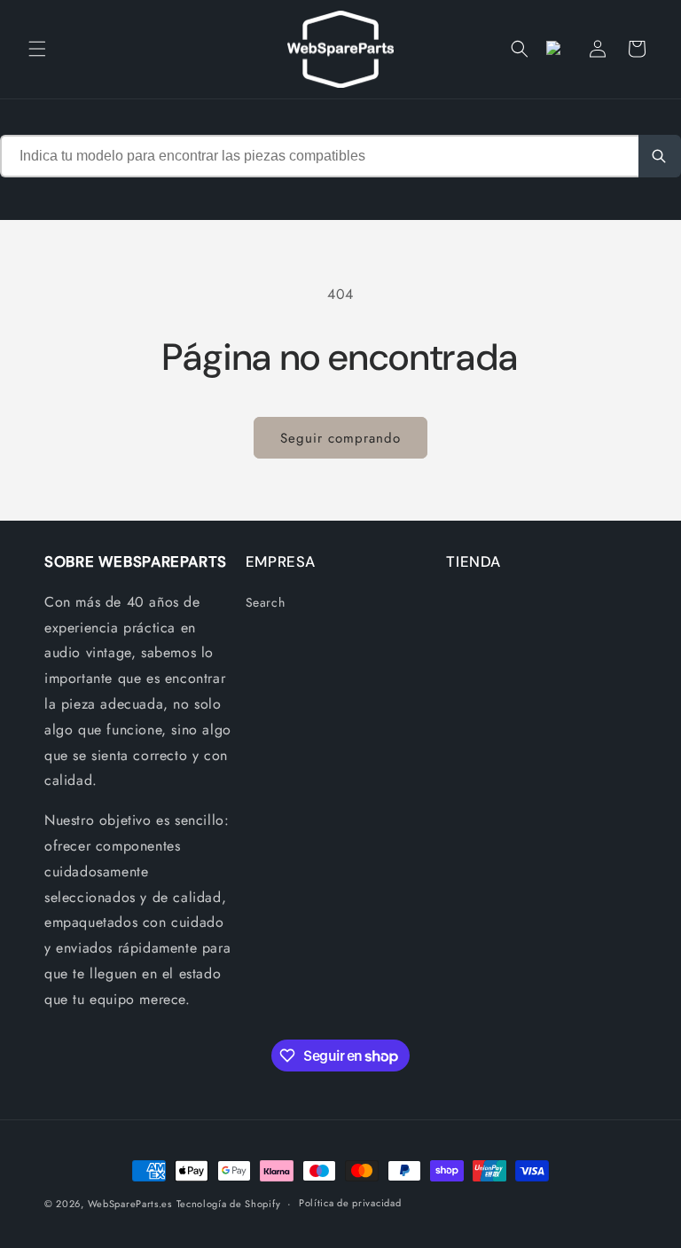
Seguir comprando (340, 438)
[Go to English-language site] (558, 48)
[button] (37, 48)
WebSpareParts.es (130, 1204)
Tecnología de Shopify (228, 1204)
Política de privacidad (350, 1203)
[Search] (659, 156)
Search (266, 602)
